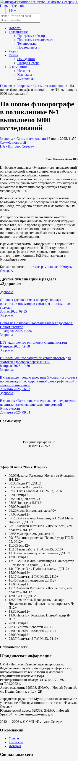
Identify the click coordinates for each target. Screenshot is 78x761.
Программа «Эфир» (32, 36)
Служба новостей (13, 142)
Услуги (14, 738)
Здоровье (23, 86)
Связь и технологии (48, 86)
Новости (15, 28)
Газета (13, 55)
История (23, 70)
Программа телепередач (35, 39)
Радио (13, 51)
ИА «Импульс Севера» (17, 146)
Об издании (26, 59)
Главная (6, 86)
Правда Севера (28, 63)
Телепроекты (27, 43)
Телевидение (18, 32)
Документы (25, 78)
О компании (18, 67)
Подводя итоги (28, 47)
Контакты (24, 74)
